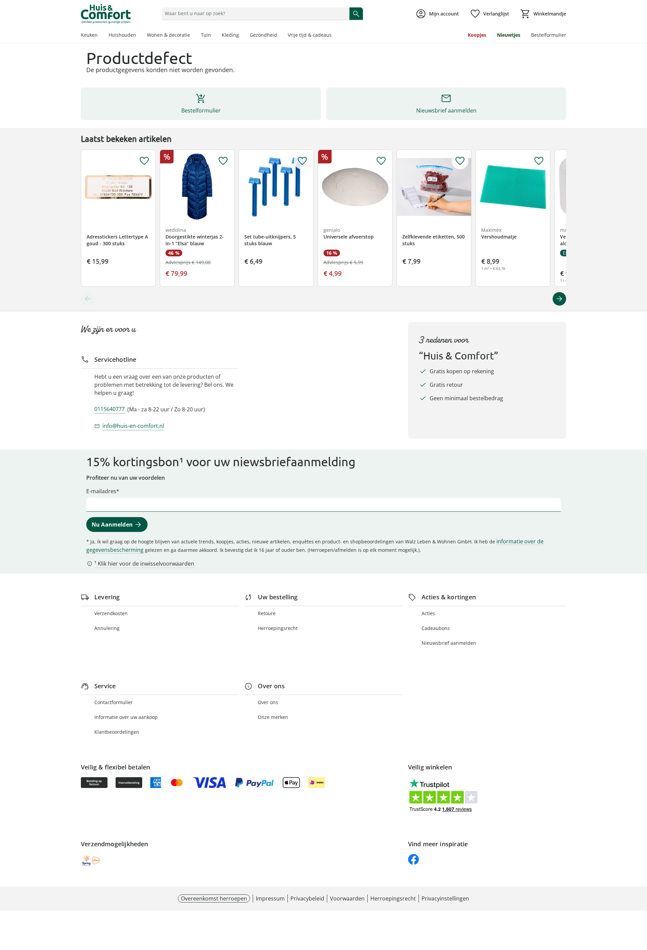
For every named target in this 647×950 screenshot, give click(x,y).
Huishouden (122, 35)
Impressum (270, 898)
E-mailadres (101, 491)
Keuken (89, 35)
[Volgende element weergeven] (559, 299)
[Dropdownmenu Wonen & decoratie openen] (192, 35)
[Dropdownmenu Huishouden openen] (139, 35)
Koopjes (477, 35)
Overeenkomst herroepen (214, 898)
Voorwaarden (347, 898)
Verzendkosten (111, 613)
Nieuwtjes (508, 35)
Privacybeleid (307, 898)
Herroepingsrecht (278, 628)
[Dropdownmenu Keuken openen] (100, 35)
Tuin (206, 35)
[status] (254, 13)
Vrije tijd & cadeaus (310, 35)
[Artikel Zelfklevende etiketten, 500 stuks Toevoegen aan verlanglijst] (460, 161)
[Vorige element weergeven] (87, 299)
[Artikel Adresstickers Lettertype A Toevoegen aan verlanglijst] (144, 161)
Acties (428, 613)
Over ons (268, 702)
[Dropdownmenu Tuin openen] (213, 35)
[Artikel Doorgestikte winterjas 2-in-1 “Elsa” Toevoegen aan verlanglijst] (223, 161)
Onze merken (273, 717)
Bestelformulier (548, 35)
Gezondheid (263, 35)
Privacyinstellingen (445, 898)
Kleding (230, 35)
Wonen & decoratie (168, 35)
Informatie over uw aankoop (126, 717)
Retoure (267, 613)
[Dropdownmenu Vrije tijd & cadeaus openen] (334, 35)
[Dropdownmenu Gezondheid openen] (279, 35)
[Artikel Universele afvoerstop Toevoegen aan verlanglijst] (381, 161)
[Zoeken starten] (356, 13)
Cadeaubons (436, 628)
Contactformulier (113, 702)
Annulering (107, 628)
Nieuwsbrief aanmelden (449, 643)
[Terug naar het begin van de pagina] (639, 901)
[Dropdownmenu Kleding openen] (241, 35)
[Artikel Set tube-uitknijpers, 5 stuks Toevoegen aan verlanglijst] (302, 161)
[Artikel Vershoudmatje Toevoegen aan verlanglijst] (538, 161)
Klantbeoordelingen (116, 732)
